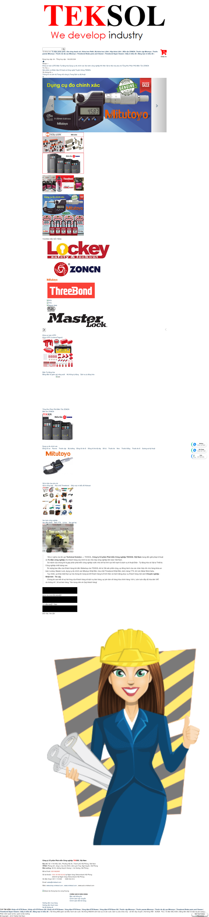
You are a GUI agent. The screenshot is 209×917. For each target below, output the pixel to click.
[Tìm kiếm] (63, 49)
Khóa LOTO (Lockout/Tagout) (52, 337)
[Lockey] (78, 249)
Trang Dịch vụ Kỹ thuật (77, 74)
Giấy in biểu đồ (26, 911)
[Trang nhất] (43, 61)
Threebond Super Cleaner (9, 911)
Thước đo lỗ (136, 448)
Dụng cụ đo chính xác (76, 66)
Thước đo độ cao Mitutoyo (165, 909)
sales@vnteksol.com (54, 882)
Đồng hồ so (46, 448)
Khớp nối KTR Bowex (55, 909)
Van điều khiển (47, 522)
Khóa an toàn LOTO (49, 66)
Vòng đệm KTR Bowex (90, 909)
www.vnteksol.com (70, 885)
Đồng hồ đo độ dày (94, 448)
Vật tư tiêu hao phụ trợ (114, 66)
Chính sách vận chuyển (78, 898)
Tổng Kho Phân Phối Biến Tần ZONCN (135, 66)
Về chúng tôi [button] (46, 72)
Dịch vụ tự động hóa (87, 374)
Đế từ (105, 448)
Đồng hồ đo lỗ (81, 448)
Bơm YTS (57, 522)
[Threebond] (71, 290)
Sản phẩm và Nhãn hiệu (50, 70)
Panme (54, 448)
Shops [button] (44, 63)
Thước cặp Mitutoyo (127, 909)
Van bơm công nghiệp (92, 66)
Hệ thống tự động (73, 374)
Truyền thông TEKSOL (83, 70)
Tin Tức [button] (45, 68)
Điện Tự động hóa (62, 66)
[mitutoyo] (52, 280)
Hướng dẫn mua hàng (50, 903)
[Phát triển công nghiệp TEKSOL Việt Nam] (104, 24)
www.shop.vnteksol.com (54, 885)
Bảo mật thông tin (76, 896)
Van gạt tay (73, 522)
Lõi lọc (65, 522)
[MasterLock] (77, 319)
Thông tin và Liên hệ (49, 74)
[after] (44, 330)
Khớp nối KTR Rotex (19, 909)
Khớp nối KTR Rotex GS (37, 909)
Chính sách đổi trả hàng (78, 901)
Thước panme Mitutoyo (145, 909)
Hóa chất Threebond (62, 485)
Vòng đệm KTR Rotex (73, 909)
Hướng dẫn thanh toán (50, 905)
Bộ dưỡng (71, 448)
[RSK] (51, 309)
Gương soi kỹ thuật (148, 448)
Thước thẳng (125, 448)
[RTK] (49, 300)
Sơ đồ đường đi (47, 907)
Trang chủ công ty (63, 74)
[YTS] (49, 303)
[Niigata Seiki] (52, 305)
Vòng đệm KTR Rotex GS (109, 909)
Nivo (118, 448)
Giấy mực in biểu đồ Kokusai (81, 485)
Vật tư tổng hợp (47, 485)
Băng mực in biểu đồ (41, 911)
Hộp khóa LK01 (115, 51)
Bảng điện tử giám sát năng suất (53, 374)
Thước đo (111, 448)
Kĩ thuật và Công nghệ (67, 70)
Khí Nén (103, 66)
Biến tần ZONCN (48, 411)
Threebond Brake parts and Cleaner (189, 909)
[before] (166, 329)
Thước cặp (62, 448)
